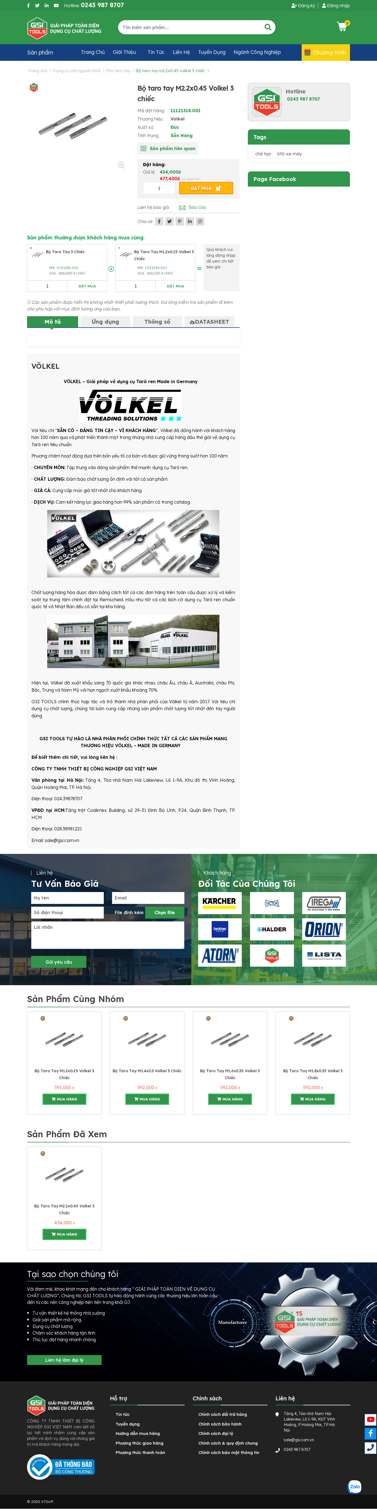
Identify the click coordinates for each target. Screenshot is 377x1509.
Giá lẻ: (149, 172)
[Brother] (220, 929)
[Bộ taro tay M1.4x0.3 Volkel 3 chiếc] (147, 1039)
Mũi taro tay (118, 70)
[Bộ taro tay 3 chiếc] (37, 254)
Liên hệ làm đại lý (64, 1360)
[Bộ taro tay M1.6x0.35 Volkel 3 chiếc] (230, 1039)
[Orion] (324, 929)
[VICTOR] (272, 903)
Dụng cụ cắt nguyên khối (76, 70)
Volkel (178, 119)
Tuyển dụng (211, 52)
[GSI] (272, 956)
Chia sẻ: (145, 221)
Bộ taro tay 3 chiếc (65, 251)
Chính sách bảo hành (219, 1424)
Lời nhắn (43, 927)
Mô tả (52, 321)
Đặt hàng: (154, 164)
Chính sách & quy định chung (228, 1443)
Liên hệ (181, 52)
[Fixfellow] (64, 28)
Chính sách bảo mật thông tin (228, 1452)
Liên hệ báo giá (153, 207)
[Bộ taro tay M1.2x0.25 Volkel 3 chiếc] (125, 254)
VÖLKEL (45, 366)
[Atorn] (220, 956)
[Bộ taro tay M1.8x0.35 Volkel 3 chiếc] (312, 1039)
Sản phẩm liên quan (172, 148)
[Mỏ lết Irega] (324, 903)
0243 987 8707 (303, 99)
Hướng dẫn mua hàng (138, 1433)
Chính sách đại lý (215, 1433)
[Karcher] (220, 903)
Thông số (157, 321)
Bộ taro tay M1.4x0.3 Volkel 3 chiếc (147, 1070)
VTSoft (47, 1501)
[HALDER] (272, 929)
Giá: (53, 273)
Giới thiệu (124, 52)
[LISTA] (324, 956)
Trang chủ (93, 52)
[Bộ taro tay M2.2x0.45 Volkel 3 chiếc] (64, 1174)
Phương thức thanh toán (140, 1452)
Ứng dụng (105, 321)
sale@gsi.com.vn (299, 1439)
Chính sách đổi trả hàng (222, 1414)
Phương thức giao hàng (139, 1443)
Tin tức (156, 52)
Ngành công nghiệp (257, 52)
